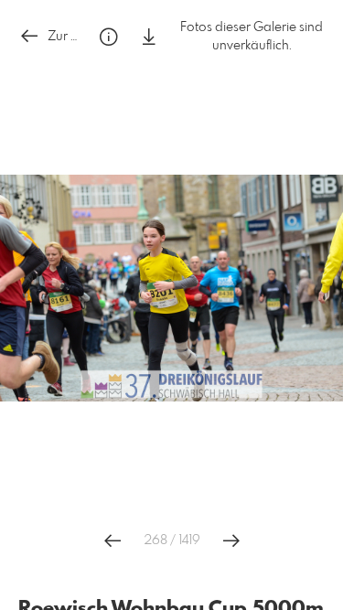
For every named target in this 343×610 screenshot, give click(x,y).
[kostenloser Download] (149, 37)
